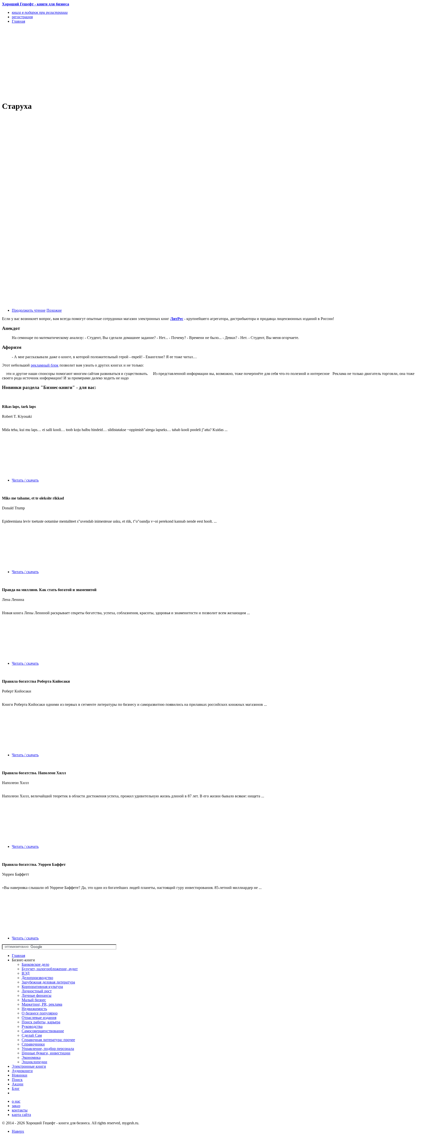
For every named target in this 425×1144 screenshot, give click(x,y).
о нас (16, 1101)
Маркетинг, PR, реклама (42, 1004)
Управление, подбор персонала (48, 1049)
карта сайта (21, 1114)
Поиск (17, 1080)
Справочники (33, 1044)
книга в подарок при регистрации (40, 12)
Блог (16, 1088)
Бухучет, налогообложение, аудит (50, 969)
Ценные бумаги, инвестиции (46, 1053)
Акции (17, 1084)
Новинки (19, 1075)
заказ (16, 1106)
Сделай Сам (32, 1035)
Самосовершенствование (43, 1031)
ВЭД (26, 973)
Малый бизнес (34, 1000)
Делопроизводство (37, 978)
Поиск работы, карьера (41, 1022)
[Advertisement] (149, 62)
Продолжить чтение (29, 310)
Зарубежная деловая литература (48, 982)
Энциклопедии (34, 1062)
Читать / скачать (25, 480)
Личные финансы (36, 995)
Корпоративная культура (42, 986)
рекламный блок (45, 365)
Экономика (31, 1057)
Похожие (54, 310)
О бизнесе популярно (40, 1013)
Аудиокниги (22, 1071)
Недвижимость (34, 1009)
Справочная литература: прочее (48, 1040)
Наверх (18, 1131)
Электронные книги (29, 1066)
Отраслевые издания (39, 1017)
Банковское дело (35, 964)
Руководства (32, 1026)
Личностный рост (37, 991)
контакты (20, 1110)
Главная (18, 955)
